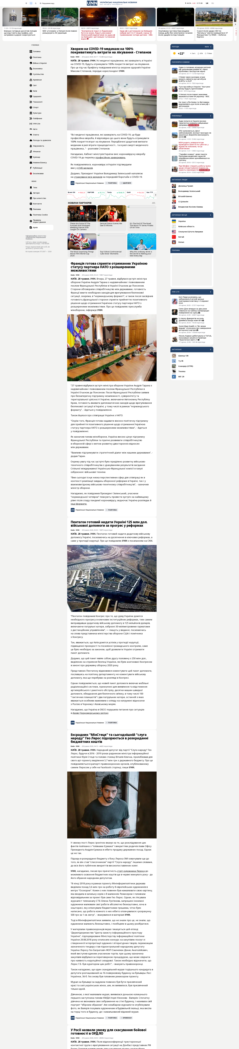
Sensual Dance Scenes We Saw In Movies (111, 224)
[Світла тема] (26, 3)
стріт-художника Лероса (131, 871)
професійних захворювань (110, 157)
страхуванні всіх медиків (88, 176)
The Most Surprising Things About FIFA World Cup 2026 (82, 253)
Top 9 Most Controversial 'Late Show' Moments (110, 252)
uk (207, 3)
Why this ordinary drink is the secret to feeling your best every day (141, 253)
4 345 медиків (85, 167)
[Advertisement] (192, 270)
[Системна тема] (31, 3)
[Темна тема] (35, 3)
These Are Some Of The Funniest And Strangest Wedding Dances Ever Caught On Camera (80, 226)
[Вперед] (235, 24)
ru (212, 3)
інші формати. (79, 503)
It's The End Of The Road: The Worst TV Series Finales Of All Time (141, 225)
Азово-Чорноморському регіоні (90, 713)
